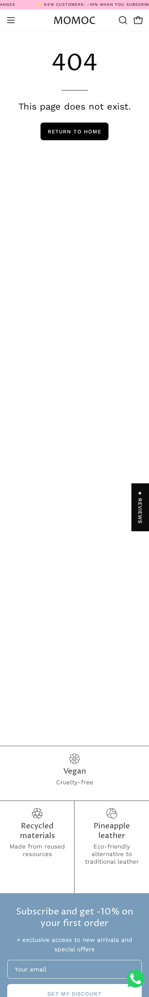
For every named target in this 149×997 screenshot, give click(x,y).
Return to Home (74, 131)
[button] (122, 20)
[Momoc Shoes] (74, 20)
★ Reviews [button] (140, 507)
